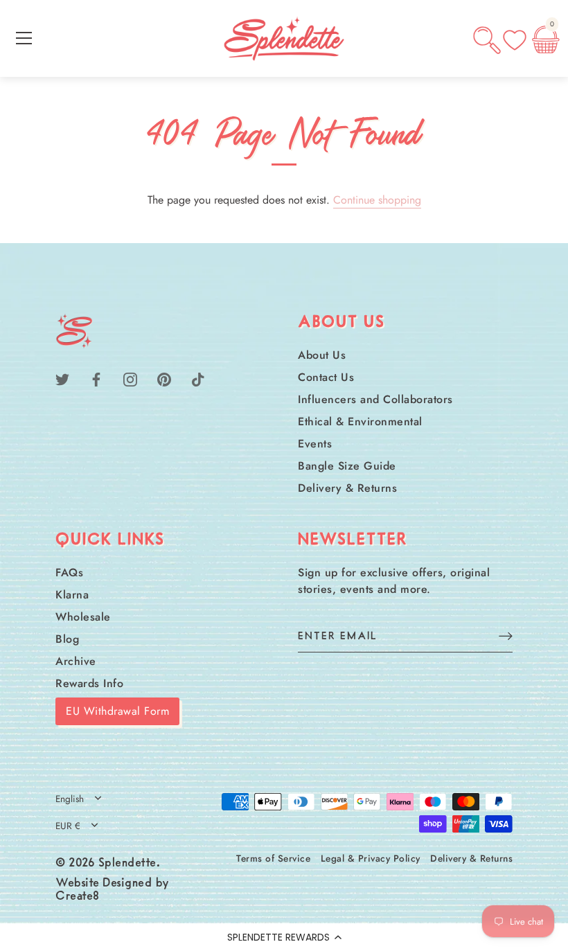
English (69, 799)
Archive (75, 661)
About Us (322, 355)
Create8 (77, 897)
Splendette (127, 863)
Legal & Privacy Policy (370, 858)
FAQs (69, 572)
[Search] (487, 40)
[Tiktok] (198, 378)
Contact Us (326, 377)
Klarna (72, 595)
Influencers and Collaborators (375, 399)
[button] (284, 937)
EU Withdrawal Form (117, 711)
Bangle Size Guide (347, 466)
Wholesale (83, 617)
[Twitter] (62, 378)
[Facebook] (96, 378)
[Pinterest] (164, 378)
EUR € (67, 826)
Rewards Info (89, 683)
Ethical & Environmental (360, 421)
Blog (67, 639)
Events (315, 444)
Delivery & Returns (347, 488)
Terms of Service (273, 858)
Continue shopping (377, 200)
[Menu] (24, 38)
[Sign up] (506, 635)
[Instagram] (130, 378)
